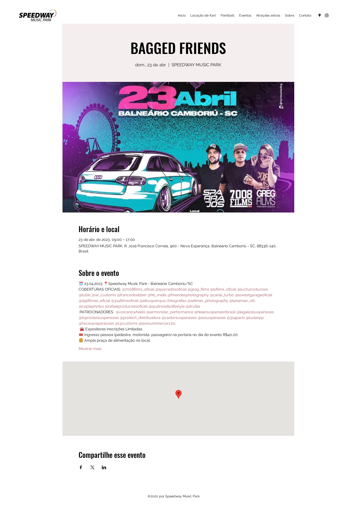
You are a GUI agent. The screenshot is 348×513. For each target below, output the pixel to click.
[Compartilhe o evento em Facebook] (81, 467)
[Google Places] (319, 15)
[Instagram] (326, 15)
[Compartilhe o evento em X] (92, 467)
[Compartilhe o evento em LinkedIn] (104, 467)
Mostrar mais (90, 348)
